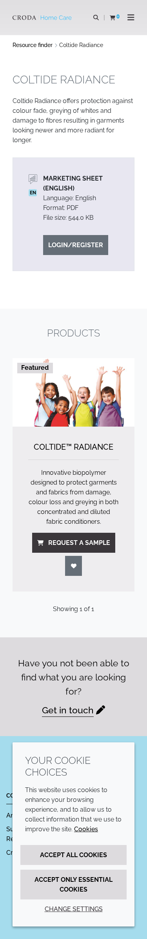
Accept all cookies (73, 855)
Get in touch (68, 710)
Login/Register (75, 245)
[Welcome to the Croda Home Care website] (43, 17)
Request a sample (79, 542)
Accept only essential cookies (73, 884)
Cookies (86, 829)
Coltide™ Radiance (73, 447)
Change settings (74, 909)
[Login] (73, 566)
